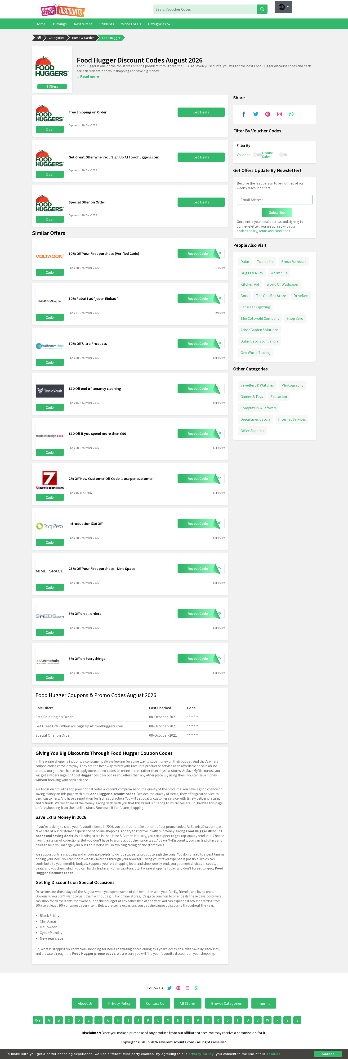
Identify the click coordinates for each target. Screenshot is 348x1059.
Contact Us (155, 1003)
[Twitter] (255, 114)
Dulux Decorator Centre (260, 340)
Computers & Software (259, 407)
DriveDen (301, 295)
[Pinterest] (267, 114)
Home (40, 24)
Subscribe (277, 212)
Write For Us (131, 24)
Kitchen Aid (250, 284)
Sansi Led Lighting (255, 306)
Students (106, 24)
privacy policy (201, 1054)
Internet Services (292, 419)
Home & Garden (83, 38)
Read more (89, 76)
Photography (292, 385)
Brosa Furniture (294, 261)
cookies (273, 1054)
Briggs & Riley (252, 272)
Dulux (245, 261)
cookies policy (247, 231)
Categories (157, 24)
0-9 (37, 1020)
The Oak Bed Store (271, 295)
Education (279, 396)
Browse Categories (226, 1003)
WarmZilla (279, 272)
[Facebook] (244, 114)
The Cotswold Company (260, 318)
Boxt (244, 295)
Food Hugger (111, 38)
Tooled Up (265, 261)
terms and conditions (274, 231)
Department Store (256, 419)
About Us (85, 1003)
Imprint (263, 1003)
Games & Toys (252, 396)
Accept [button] (327, 1054)
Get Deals (201, 112)
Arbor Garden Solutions (259, 329)
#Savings (60, 24)
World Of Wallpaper (283, 284)
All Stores (188, 1003)
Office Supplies (252, 430)
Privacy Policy (119, 1003)
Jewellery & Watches (257, 385)
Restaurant (83, 24)
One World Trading (256, 352)
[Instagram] (279, 114)
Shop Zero (295, 318)
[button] (283, 7)
